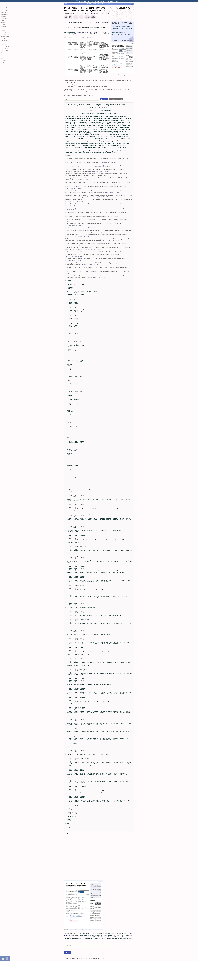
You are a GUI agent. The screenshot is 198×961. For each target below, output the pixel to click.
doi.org (79, 82)
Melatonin (3, 26)
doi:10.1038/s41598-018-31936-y (97, 214)
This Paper (104, 99)
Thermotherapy (5, 50)
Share (73, 958)
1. (64, 80)
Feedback (3, 60)
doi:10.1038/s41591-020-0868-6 (82, 236)
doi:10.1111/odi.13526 (70, 210)
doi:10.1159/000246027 (71, 205)
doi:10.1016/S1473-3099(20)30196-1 (112, 240)
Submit (68, 952)
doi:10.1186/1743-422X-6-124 (103, 232)
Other (2, 58)
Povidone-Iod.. (114, 99)
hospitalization (116, 34)
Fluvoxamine (4, 18)
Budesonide (4, 11)
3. (64, 89)
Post (67, 958)
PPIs (2, 42)
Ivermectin (3, 22)
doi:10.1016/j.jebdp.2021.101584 (116, 184)
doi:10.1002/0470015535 (89, 227)
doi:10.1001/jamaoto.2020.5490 (113, 192)
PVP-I (115, 23)
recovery (123, 34)
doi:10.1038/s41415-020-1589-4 (108, 162)
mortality (122, 32)
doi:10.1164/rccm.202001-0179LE (73, 269)
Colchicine (3, 12)
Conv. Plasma (4, 14)
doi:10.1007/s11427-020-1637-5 (94, 249)
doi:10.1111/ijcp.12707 (103, 197)
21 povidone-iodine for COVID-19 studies (85, 32)
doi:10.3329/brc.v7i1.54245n (82, 179)
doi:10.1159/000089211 (78, 201)
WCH (87, 940)
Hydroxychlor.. (4, 20)
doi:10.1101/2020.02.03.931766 (73, 160)
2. (64, 85)
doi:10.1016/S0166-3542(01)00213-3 (74, 245)
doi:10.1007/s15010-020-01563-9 (84, 221)
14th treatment (116, 26)
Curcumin (3, 16)
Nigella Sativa (4, 38)
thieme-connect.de (73, 82)
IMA (83, 940)
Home (2, 62)
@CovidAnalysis (80, 958)
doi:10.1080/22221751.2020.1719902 (101, 167)
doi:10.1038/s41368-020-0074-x (73, 260)
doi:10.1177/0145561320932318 (75, 188)
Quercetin (3, 44)
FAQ (87, 958)
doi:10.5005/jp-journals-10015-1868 (95, 13)
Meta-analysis (122, 75)
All (121, 99)
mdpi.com (100, 86)
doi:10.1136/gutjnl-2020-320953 (91, 264)
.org (82, 1)
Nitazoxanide (4, 40)
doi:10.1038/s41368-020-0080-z (121, 251)
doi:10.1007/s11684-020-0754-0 (101, 277)
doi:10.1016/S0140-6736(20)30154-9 (99, 171)
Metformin (3, 28)
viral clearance (118, 36)
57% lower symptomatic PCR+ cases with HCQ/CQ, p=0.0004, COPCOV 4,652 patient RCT (88, 4)
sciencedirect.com (79, 91)
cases (128, 34)
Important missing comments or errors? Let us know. (77, 37)
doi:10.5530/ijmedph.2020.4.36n (73, 225)
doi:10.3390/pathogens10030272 (73, 256)
